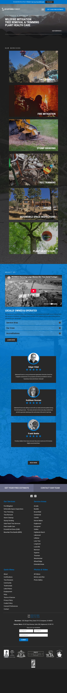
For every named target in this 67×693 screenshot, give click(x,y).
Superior (36, 552)
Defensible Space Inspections (13, 509)
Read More (33, 463)
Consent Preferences (11, 606)
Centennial (37, 515)
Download (49, 2)
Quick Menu (9, 570)
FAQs (5, 594)
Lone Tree (37, 541)
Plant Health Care (9, 526)
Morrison (37, 550)
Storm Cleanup (8, 518)
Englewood (37, 523)
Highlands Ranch (39, 532)
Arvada (36, 506)
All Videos (37, 574)
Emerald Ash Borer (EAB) (12, 529)
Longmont (37, 544)
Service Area (12, 323)
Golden (36, 529)
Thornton (37, 555)
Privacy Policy (8, 600)
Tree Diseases (8, 580)
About (6, 574)
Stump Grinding (9, 520)
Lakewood (37, 535)
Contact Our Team (50, 488)
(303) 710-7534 (35, 617)
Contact (6, 609)
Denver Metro (38, 520)
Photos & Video (41, 570)
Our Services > (57, 31)
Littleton (36, 538)
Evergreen (37, 526)
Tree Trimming (8, 512)
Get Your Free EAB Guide (38, 2)
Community (7, 583)
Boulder (36, 509)
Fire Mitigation (8, 506)
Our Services (9, 501)
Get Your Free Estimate (55, 9)
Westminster (38, 558)
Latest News (8, 589)
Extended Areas (39, 564)
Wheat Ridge (38, 561)
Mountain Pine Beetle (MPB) (13, 532)
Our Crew (10, 328)
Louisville (37, 547)
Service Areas (40, 501)
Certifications (8, 577)
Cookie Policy (8, 603)
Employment (8, 591)
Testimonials (8, 586)
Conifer (36, 518)
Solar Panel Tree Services (12, 523)
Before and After (39, 577)
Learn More (11, 340)
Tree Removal (8, 515)
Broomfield (37, 512)
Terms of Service (9, 597)
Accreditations (13, 333)
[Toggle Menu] (43, 9)
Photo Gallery (38, 580)
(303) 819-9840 (34, 615)
